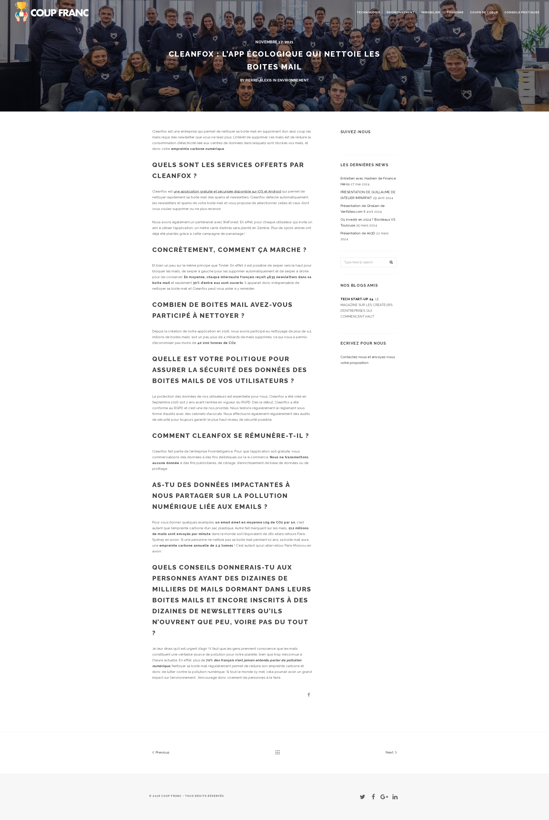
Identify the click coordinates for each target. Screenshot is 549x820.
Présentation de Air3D (358, 233)
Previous (162, 752)
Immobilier (430, 12)
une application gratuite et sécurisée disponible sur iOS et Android (227, 191)
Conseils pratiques (521, 12)
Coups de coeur (484, 12)
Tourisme (455, 12)
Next (390, 752)
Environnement (401, 12)
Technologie (368, 12)
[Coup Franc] (52, 11)
